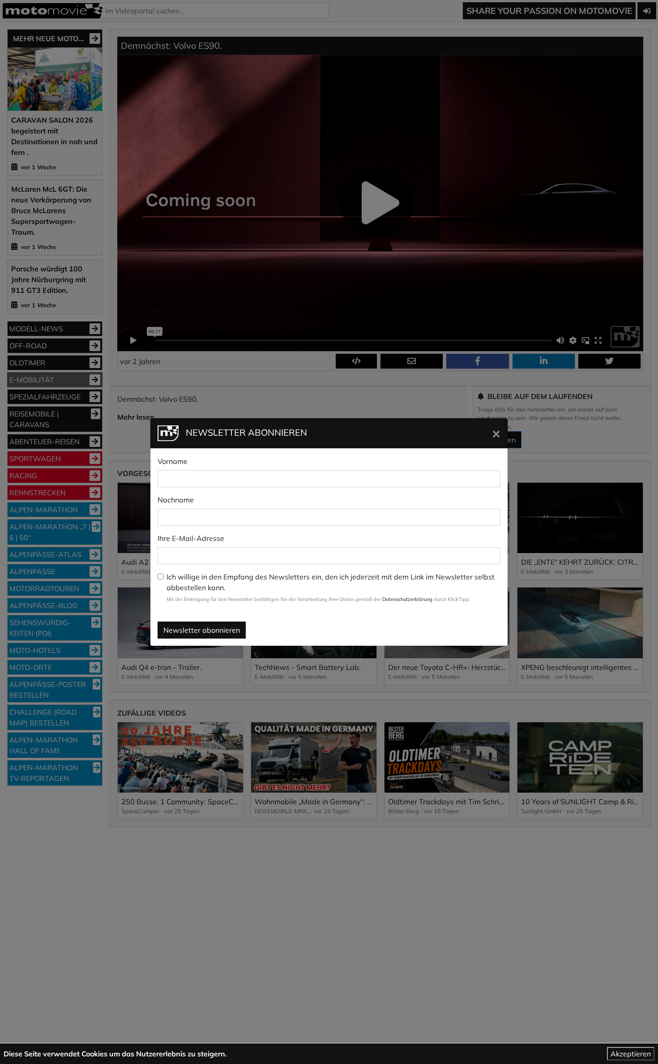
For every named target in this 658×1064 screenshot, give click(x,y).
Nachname (176, 499)
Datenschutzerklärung (407, 599)
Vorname (173, 461)
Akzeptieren (631, 1053)
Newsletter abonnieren (201, 630)
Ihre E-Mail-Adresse (191, 538)
